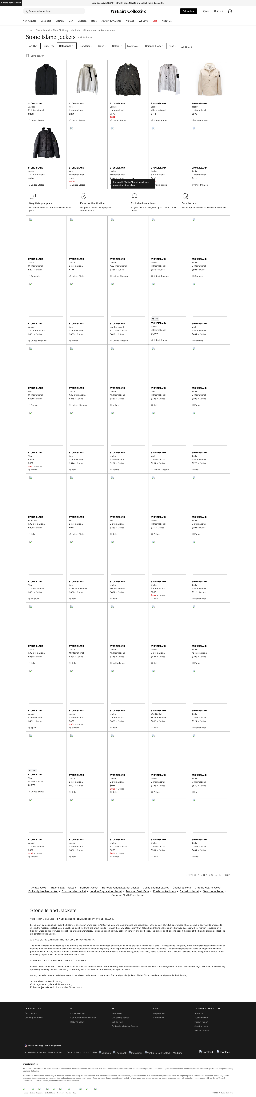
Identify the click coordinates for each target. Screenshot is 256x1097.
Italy (74, 1093)
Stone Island (43, 30)
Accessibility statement (35, 1052)
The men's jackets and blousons (45, 945)
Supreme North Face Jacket (127, 895)
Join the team (201, 1026)
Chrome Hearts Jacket (208, 888)
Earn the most (189, 203)
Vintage (130, 21)
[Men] (75, 21)
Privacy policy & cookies (85, 1052)
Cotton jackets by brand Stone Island (50, 984)
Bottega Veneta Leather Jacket (120, 888)
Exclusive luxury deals (143, 203)
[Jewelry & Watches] (124, 21)
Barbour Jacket (89, 888)
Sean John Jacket (213, 891)
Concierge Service (34, 1017)
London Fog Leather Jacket (106, 891)
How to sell (117, 1013)
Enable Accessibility (11, 2)
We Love (143, 21)
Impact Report (201, 1022)
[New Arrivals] (38, 21)
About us (199, 1013)
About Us (167, 21)
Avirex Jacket (39, 888)
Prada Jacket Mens (164, 891)
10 (220, 875)
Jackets (75, 30)
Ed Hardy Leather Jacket (43, 891)
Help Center (159, 1013)
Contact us (158, 1017)
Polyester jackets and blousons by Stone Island (56, 987)
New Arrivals (29, 21)
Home (29, 30)
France (25, 1093)
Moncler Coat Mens (137, 891)
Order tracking (77, 1013)
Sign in (205, 11)
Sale (155, 21)
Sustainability (201, 1017)
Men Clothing (60, 30)
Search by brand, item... (40, 11)
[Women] (66, 21)
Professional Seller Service (125, 1026)
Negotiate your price (40, 203)
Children (82, 21)
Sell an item (188, 11)
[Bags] (99, 21)
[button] (230, 11)
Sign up (218, 11)
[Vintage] (136, 21)
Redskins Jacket (189, 891)
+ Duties (120, 178)
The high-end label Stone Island (121, 925)
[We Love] (150, 21)
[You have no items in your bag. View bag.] (230, 11)
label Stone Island (147, 975)
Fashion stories (202, 1030)
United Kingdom (36, 1093)
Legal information (56, 1052)
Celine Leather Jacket (156, 888)
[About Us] (174, 21)
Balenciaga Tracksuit (63, 888)
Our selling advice (120, 1017)
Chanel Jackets (182, 888)
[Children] (89, 21)
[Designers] (53, 21)
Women (60, 21)
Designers (46, 21)
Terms (69, 1052)
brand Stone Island (47, 966)
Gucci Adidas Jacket (74, 891)
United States (50, 1093)
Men (70, 21)
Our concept (31, 1013)
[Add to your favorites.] (62, 103)
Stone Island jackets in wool (45, 981)
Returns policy (77, 1022)
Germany (60, 1093)
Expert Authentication (92, 203)
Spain (68, 1093)
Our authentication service (83, 1017)
